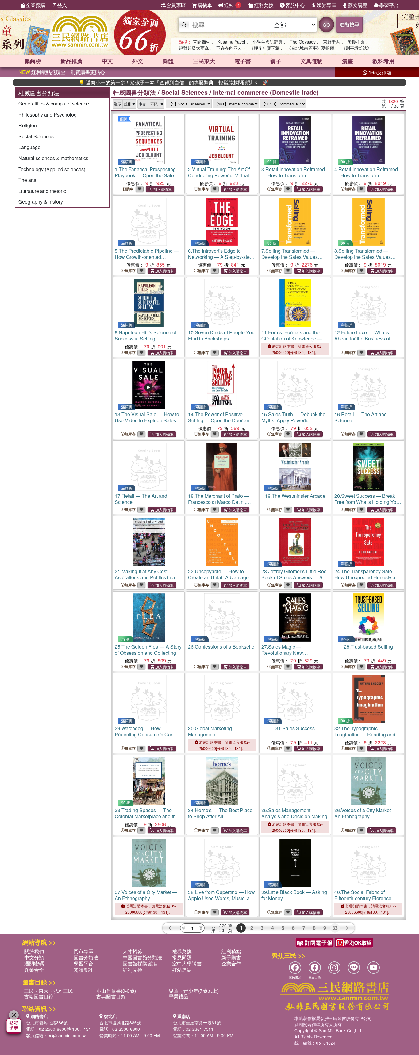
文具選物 (312, 61)
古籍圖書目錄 (38, 996)
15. (293, 423)
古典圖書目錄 (111, 996)
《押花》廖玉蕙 (264, 48)
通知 (232, 5)
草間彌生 (201, 42)
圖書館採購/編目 (140, 963)
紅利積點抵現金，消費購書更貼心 (61, 71)
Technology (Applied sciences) (51, 169)
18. (218, 502)
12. (362, 338)
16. (360, 417)
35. (294, 813)
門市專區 (83, 951)
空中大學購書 (187, 963)
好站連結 (182, 969)
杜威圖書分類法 (134, 92)
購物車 (205, 5)
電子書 (242, 61)
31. (295, 728)
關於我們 (34, 951)
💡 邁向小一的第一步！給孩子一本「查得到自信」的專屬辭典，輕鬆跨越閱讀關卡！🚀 (148, 82)
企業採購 (35, 5)
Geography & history (40, 201)
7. (290, 260)
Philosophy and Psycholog (47, 114)
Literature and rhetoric (42, 190)
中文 (107, 61)
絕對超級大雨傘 (194, 48)
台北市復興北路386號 (47, 1022)
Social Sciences (36, 136)
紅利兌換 (264, 5)
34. (220, 813)
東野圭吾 (331, 42)
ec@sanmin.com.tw (67, 1035)
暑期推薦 (356, 42)
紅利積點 (231, 951)
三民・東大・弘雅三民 (48, 990)
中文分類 (34, 957)
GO (326, 24)
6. (220, 260)
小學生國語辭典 (267, 42)
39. (294, 895)
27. (294, 656)
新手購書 (231, 957)
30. (210, 731)
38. (221, 901)
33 (335, 927)
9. (145, 335)
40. (368, 901)
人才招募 (132, 951)
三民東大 (204, 61)
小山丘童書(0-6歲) (116, 990)
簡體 (168, 61)
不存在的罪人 (229, 48)
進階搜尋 (349, 24)
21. (145, 580)
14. (220, 420)
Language (29, 147)
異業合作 (34, 969)
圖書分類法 (86, 957)
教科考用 (383, 61)
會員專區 (176, 5)
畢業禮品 (178, 996)
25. (148, 649)
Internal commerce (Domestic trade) (266, 92)
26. (222, 646)
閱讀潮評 (83, 969)
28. (368, 646)
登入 (62, 5)
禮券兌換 (182, 951)
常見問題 (182, 957)
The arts (27, 179)
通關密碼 (34, 963)
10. (221, 335)
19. (295, 495)
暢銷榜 (33, 61)
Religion (27, 125)
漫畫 (347, 61)
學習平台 (389, 5)
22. (218, 577)
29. (148, 737)
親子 (275, 61)
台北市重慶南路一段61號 (197, 1022)
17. (141, 498)
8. (363, 260)
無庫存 (203, 189)
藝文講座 (357, 5)
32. (364, 737)
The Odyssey (303, 42)
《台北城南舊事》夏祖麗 (310, 48)
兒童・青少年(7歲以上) (194, 990)
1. (146, 178)
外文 (137, 61)
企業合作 (231, 963)
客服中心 (295, 5)
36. (365, 813)
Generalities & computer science (53, 103)
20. (366, 502)
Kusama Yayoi (231, 42)
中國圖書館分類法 (142, 957)
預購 (123, 118)
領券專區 (326, 5)
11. (291, 341)
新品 (71, 61)
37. (146, 895)
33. (147, 819)
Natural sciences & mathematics (53, 158)
